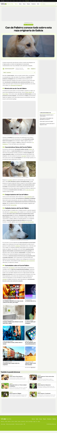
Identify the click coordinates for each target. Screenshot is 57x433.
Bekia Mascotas (27, 22)
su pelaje (10, 179)
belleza (9, 421)
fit (36, 421)
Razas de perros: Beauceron (44, 384)
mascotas (23, 421)
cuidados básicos (13, 212)
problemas (17, 245)
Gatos (20, 3)
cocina (12, 421)
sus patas (24, 155)
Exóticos (39, 3)
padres (16, 421)
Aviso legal (3, 424)
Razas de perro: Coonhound (44, 393)
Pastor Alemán (29, 92)
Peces (24, 3)
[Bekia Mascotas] (7, 4)
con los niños (13, 205)
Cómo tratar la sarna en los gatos (46, 121)
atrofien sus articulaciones (28, 221)
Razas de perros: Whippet (15, 393)
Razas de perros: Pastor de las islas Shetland (46, 377)
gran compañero (28, 196)
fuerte (30, 149)
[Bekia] (2, 1)
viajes (39, 421)
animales (5, 279)
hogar (34, 421)
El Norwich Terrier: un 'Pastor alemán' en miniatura (18, 385)
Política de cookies (19, 424)
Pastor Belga (5, 94)
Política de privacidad (10, 424)
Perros (16, 3)
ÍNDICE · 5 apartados (19, 72)
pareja (19, 421)
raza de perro (11, 267)
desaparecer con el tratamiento (28, 260)
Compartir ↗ (33, 68)
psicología (30, 421)
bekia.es (2, 421)
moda (6, 421)
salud (27, 421)
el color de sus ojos (29, 189)
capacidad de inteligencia (16, 85)
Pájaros (28, 3)
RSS (24, 424)
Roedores (34, 3)
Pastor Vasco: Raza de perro (16, 376)
